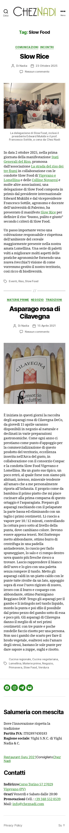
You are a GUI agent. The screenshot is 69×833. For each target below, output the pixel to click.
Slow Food (31, 281)
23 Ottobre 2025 (46, 65)
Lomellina (15, 663)
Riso (21, 281)
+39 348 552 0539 (47, 799)
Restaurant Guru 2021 (20, 757)
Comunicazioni (26, 47)
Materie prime (18, 299)
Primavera (15, 667)
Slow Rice (34, 56)
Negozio (37, 299)
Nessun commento (37, 71)
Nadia (23, 65)
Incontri (47, 47)
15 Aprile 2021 (47, 325)
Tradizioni (54, 299)
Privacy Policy (13, 825)
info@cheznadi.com (28, 804)
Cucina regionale (20, 659)
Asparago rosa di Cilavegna (34, 312)
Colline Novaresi (45, 180)
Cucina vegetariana (45, 659)
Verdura (43, 667)
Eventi (13, 281)
